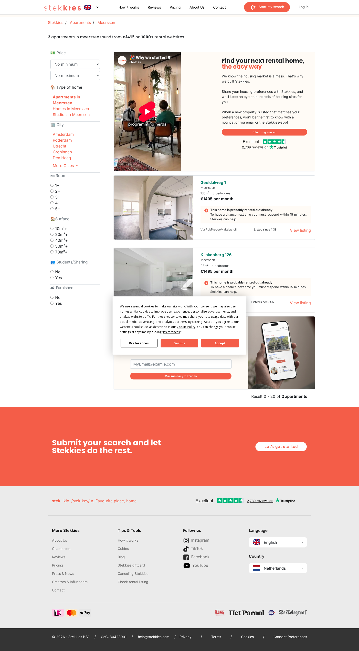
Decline (179, 343)
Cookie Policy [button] (186, 327)
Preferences (139, 343)
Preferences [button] (171, 332)
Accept (220, 343)
